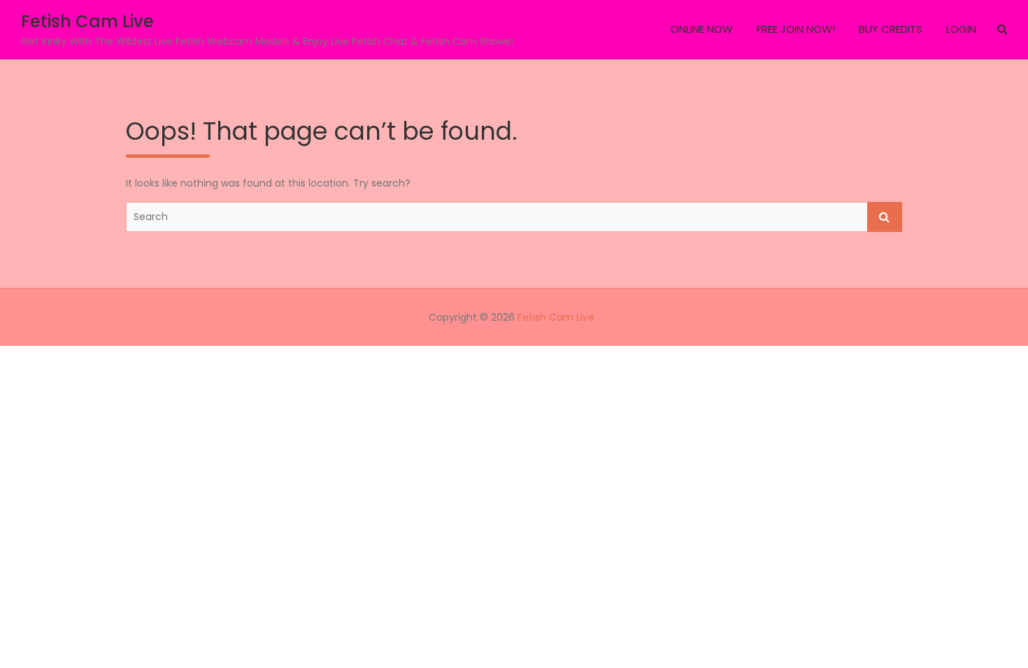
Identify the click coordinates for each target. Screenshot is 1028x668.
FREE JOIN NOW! (796, 29)
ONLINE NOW (702, 29)
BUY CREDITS (890, 29)
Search (884, 217)
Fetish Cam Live (87, 21)
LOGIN (961, 29)
